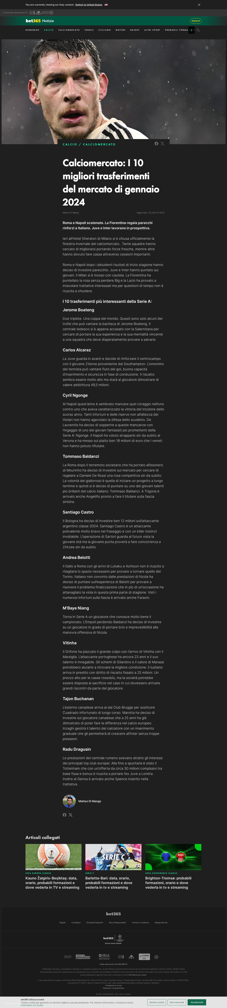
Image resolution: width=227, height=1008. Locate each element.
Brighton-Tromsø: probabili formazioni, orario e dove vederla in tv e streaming (168, 883)
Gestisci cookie (156, 1002)
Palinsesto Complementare (113, 988)
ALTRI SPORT (152, 30)
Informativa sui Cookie (32, 1005)
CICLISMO (105, 30)
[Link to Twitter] (162, 146)
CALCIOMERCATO (69, 30)
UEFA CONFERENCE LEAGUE (161, 873)
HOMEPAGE (32, 30)
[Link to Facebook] (156, 146)
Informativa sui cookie (137, 975)
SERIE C (89, 873)
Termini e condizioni (140, 922)
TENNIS (89, 30)
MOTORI (121, 30)
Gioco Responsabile (117, 922)
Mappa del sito (161, 922)
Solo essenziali (177, 1002)
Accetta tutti (197, 1002)
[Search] (198, 30)
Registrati (196, 21)
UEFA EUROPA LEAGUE (38, 873)
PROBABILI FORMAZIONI (180, 30)
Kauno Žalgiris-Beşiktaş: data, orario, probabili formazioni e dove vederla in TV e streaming (52, 883)
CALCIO (49, 30)
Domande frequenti (94, 922)
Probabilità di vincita (113, 985)
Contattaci (76, 922)
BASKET (135, 30)
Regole (63, 922)
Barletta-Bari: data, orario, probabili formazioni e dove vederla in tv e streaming (108, 883)
